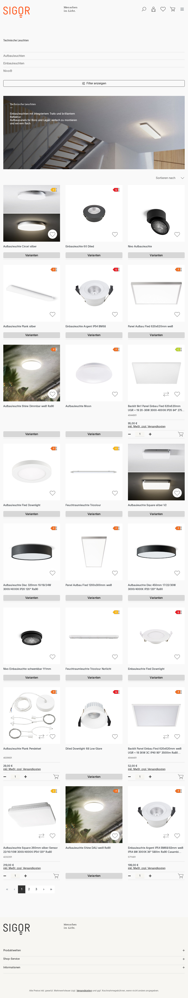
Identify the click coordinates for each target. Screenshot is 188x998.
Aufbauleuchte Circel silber (20, 246)
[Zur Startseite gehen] (33, 12)
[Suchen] (144, 9)
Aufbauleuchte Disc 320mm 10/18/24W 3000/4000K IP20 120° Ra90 (27, 587)
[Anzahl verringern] (129, 434)
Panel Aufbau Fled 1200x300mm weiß (89, 585)
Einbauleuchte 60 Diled (80, 246)
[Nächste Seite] (43, 889)
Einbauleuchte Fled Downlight (146, 668)
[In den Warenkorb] (181, 434)
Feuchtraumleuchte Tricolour (83, 505)
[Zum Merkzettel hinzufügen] (52, 234)
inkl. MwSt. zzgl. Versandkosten (146, 426)
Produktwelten (12, 950)
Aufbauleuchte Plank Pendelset (22, 748)
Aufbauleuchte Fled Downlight (21, 505)
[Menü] (182, 9)
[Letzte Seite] (51, 889)
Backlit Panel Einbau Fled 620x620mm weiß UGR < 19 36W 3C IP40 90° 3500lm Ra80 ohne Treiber (154, 751)
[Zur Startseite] (33, 929)
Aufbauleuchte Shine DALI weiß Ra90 (88, 847)
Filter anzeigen (96, 83)
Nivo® (7, 71)
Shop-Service (11, 958)
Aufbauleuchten (14, 56)
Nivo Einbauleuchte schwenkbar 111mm (27, 668)
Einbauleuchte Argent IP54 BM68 (86, 326)
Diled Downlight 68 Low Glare (84, 748)
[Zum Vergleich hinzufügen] (166, 393)
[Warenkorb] (172, 9)
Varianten (31, 255)
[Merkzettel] (163, 9)
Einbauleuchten (13, 63)
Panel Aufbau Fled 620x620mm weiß (150, 326)
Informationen (11, 967)
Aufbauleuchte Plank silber (19, 326)
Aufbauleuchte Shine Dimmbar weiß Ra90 (28, 406)
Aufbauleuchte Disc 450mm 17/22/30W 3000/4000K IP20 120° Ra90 (152, 587)
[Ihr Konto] (153, 9)
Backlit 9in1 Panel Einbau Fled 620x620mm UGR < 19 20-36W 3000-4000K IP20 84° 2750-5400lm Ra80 (156, 408)
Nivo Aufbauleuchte (140, 246)
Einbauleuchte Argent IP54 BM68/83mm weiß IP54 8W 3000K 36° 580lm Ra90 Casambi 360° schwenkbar (155, 850)
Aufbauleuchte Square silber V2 (147, 505)
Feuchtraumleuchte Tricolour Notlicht (88, 668)
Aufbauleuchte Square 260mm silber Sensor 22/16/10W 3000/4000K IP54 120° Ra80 (30, 849)
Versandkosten (84, 990)
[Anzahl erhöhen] (150, 434)
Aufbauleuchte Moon (78, 406)
